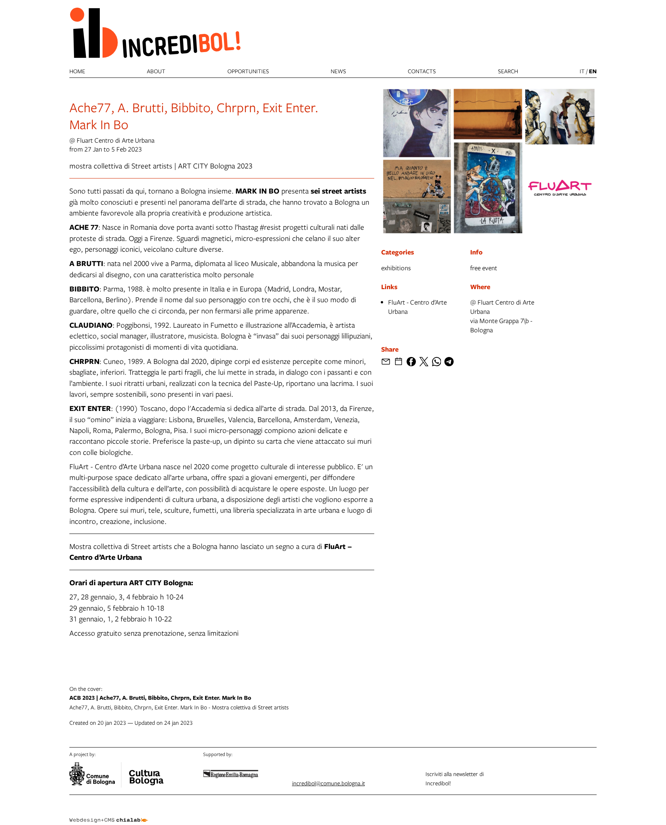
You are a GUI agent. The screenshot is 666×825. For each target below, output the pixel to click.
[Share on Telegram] (449, 361)
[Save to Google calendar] (398, 361)
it (582, 71)
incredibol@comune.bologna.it (328, 783)
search (508, 71)
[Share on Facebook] (411, 361)
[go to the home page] (154, 32)
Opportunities (248, 71)
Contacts (422, 71)
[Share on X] (424, 361)
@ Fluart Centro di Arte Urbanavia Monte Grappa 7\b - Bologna (502, 316)
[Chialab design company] (108, 813)
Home (77, 71)
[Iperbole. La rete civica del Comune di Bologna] (95, 775)
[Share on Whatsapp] (436, 361)
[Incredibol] (146, 773)
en (593, 71)
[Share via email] (385, 361)
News (338, 71)
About (156, 71)
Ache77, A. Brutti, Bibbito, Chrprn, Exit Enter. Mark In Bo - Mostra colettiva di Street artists (179, 698)
